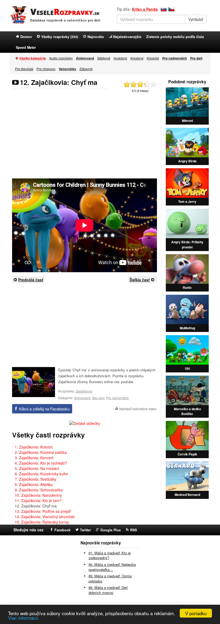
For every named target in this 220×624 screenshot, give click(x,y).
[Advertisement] (84, 136)
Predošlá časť (30, 279)
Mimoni (187, 120)
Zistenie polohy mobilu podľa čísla (175, 36)
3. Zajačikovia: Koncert (34, 457)
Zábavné (86, 68)
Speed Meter (26, 47)
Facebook (62, 530)
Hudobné (120, 58)
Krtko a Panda (145, 9)
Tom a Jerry (187, 201)
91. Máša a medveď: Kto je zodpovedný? (110, 555)
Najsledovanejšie (127, 36)
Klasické (153, 58)
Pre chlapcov (46, 68)
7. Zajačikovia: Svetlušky (35, 479)
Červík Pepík (187, 454)
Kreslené (137, 58)
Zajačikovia (84, 391)
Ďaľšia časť (140, 279)
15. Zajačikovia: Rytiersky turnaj (42, 522)
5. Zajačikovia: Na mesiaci (37, 468)
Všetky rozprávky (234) (59, 36)
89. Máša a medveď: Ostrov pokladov (110, 578)
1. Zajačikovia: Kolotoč (34, 447)
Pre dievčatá (24, 68)
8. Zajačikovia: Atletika (34, 484)
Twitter (85, 530)
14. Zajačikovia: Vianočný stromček (45, 516)
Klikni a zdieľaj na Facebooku (44, 409)
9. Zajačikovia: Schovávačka (39, 489)
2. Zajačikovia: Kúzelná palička (41, 452)
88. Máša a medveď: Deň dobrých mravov (108, 590)
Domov (26, 36)
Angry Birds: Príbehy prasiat (187, 244)
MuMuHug (187, 328)
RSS (133, 530)
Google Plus (110, 530)
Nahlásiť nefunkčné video (137, 408)
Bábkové (103, 58)
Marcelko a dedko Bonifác (187, 411)
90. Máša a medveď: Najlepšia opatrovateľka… (112, 567)
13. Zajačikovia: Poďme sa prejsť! (43, 511)
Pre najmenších (117, 397)
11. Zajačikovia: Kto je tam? (38, 500)
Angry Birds (187, 161)
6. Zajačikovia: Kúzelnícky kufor (41, 473)
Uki (187, 368)
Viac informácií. (23, 617)
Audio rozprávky (61, 58)
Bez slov (98, 397)
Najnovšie (95, 36)
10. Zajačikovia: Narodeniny (38, 495)
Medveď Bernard (187, 494)
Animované (82, 397)
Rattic (187, 287)
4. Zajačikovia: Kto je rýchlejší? (41, 463)
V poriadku (196, 613)
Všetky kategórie (32, 58)
